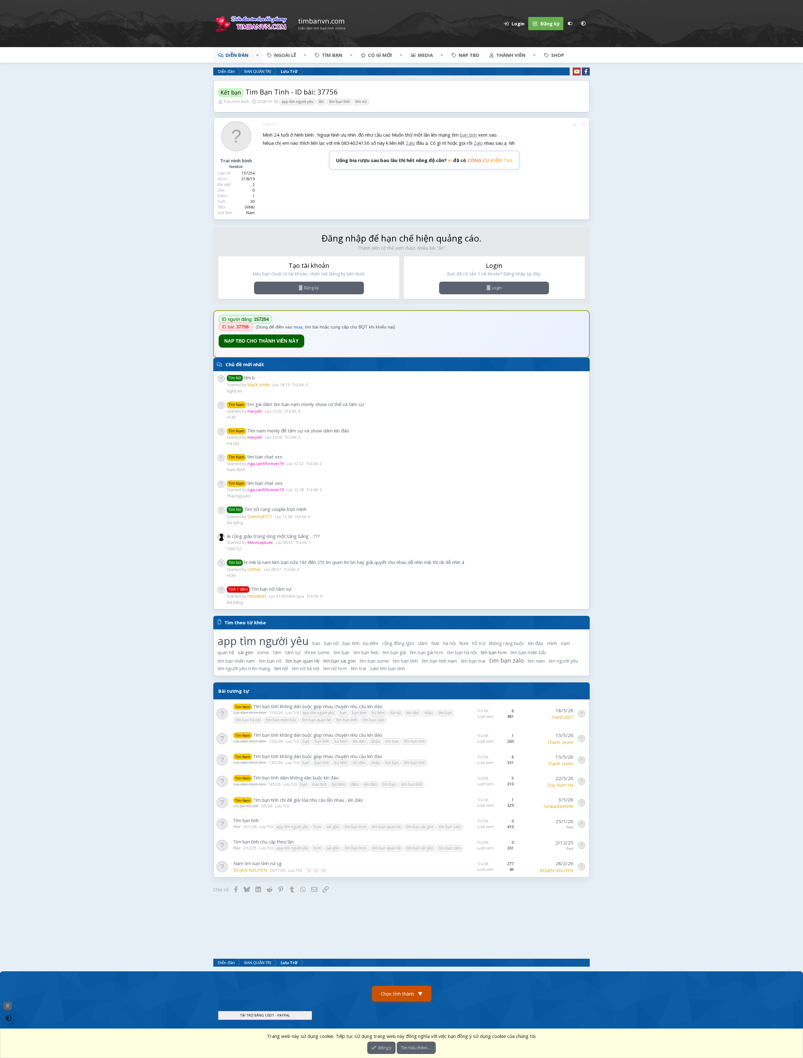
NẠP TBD (469, 55)
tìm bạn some (374, 661)
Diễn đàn (237, 55)
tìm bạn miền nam (236, 661)
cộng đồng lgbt (398, 643)
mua (298, 326)
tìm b (241, 377)
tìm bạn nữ (270, 661)
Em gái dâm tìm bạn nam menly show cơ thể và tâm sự (296, 404)
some (263, 652)
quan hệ (225, 652)
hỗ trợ (478, 643)
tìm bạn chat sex (255, 483)
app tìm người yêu (297, 101)
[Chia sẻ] (575, 124)
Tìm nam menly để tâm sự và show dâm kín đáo (288, 430)
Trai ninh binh (236, 101)
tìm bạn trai (473, 661)
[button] (583, 23)
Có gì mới (380, 55)
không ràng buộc (506, 643)
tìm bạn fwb (366, 652)
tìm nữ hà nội (305, 668)
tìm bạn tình (339, 101)
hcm (464, 643)
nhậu (428, 712)
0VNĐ (250, 207)
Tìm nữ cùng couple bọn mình (267, 509)
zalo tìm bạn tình (387, 668)
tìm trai (358, 668)
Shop (557, 55)
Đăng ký (311, 287)
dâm (423, 643)
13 (316, 870)
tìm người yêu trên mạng (243, 668)
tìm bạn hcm (494, 652)
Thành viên (510, 55)
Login (497, 287)
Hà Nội (233, 443)
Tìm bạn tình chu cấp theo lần (263, 842)
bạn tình (468, 135)
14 (323, 870)
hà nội (449, 643)
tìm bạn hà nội (462, 652)
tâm (277, 652)
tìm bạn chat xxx (255, 456)
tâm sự (292, 652)
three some (317, 652)
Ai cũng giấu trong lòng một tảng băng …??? (273, 536)
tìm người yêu (563, 661)
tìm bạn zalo (506, 660)
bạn (316, 643)
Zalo (410, 143)
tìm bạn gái (394, 652)
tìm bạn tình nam (439, 661)
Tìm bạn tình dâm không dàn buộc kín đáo (296, 778)
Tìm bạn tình (246, 820)
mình (552, 643)
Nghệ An (234, 391)
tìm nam (536, 661)
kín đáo (535, 643)
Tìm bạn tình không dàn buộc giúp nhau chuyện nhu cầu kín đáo (317, 706)
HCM (231, 417)
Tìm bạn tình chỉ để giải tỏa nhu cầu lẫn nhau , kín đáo (308, 800)
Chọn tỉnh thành (402, 993)
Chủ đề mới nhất (245, 364)
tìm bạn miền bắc (528, 652)
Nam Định (236, 469)
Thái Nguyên (239, 496)
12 (309, 870)
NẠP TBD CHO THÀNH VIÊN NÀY (261, 341)
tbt (321, 101)
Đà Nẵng (235, 522)
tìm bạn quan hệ (302, 661)
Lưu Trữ (292, 712)
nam (565, 643)
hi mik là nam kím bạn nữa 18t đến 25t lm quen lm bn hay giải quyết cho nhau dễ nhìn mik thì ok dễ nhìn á (346, 562)
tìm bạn (341, 652)
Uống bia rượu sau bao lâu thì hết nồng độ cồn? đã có (424, 160)
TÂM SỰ (234, 548)
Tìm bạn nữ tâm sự (259, 589)
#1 (583, 124)
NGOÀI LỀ (285, 55)
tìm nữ (361, 101)
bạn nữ (331, 643)
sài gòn (245, 652)
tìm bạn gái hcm (426, 652)
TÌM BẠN (332, 55)
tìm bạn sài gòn (339, 661)
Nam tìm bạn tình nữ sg (257, 863)
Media (425, 55)
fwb (435, 643)
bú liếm (370, 643)
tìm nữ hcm (335, 668)
